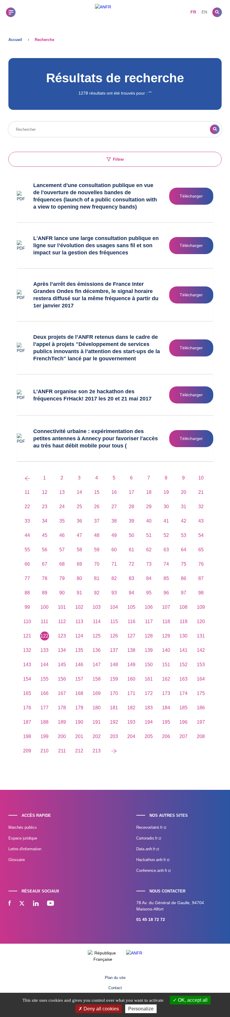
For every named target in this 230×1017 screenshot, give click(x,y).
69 (79, 564)
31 (183, 506)
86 (183, 578)
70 (96, 564)
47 (79, 535)
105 (131, 607)
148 (114, 664)
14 (79, 492)
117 (149, 621)
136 (97, 650)
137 (114, 650)
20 (183, 492)
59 (96, 549)
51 (149, 535)
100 (44, 607)
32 (201, 506)
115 (114, 621)
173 (166, 693)
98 (201, 592)
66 (27, 564)
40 (149, 520)
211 (62, 750)
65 (201, 549)
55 (27, 549)
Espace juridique (22, 838)
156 (62, 678)
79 (62, 578)
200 (62, 736)
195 (166, 722)
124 (79, 635)
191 (97, 722)
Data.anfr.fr (146, 849)
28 (131, 506)
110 (27, 621)
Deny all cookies (100, 1008)
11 (27, 492)
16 (114, 492)
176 (27, 707)
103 (97, 607)
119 (183, 621)
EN (204, 12)
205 (149, 736)
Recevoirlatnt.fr (150, 827)
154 (27, 678)
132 (27, 650)
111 (44, 621)
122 (44, 635)
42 (183, 520)
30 (166, 506)
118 (166, 621)
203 (114, 736)
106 (149, 607)
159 (114, 678)
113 (79, 621)
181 (114, 707)
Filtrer (118, 159)
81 (96, 578)
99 (27, 607)
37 (96, 520)
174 (183, 693)
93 (114, 592)
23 (44, 506)
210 (44, 750)
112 (62, 621)
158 (97, 678)
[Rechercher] (217, 12)
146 (79, 664)
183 (149, 707)
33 (27, 520)
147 (97, 664)
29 (149, 506)
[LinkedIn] (36, 904)
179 (79, 707)
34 (44, 520)
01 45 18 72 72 (150, 919)
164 (201, 678)
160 (131, 678)
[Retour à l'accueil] (103, 12)
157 (79, 678)
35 (62, 520)
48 (96, 535)
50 (131, 535)
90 (62, 592)
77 (27, 578)
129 (166, 635)
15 (96, 492)
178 (62, 707)
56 (44, 549)
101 (62, 607)
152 (183, 664)
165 (27, 693)
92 (96, 592)
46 (62, 535)
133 (44, 650)
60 (114, 549)
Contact (115, 988)
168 (79, 693)
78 (44, 578)
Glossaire (16, 859)
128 (149, 635)
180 (97, 707)
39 (131, 520)
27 (114, 506)
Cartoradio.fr (147, 838)
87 (201, 578)
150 (149, 664)
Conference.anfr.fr (152, 870)
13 (62, 492)
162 (166, 678)
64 (183, 549)
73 (149, 564)
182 (131, 707)
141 (183, 650)
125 (97, 635)
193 (131, 722)
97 (183, 592)
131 (201, 635)
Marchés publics (22, 827)
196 (183, 722)
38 (114, 520)
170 (114, 693)
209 (27, 750)
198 (27, 736)
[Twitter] (22, 904)
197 (201, 722)
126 (114, 635)
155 (44, 678)
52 (166, 535)
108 (183, 607)
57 (62, 549)
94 (131, 592)
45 (44, 535)
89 (44, 592)
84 (149, 578)
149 (131, 664)
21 (201, 492)
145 (62, 664)
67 (44, 564)
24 (62, 506)
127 (131, 635)
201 (79, 736)
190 (79, 722)
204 (131, 736)
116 (131, 621)
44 (27, 535)
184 (166, 707)
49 (114, 535)
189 (62, 722)
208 (201, 736)
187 (27, 722)
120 (201, 621)
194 (149, 722)
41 (166, 520)
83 (131, 578)
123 (62, 635)
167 (62, 693)
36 (79, 520)
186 (201, 707)
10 (201, 477)
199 (44, 736)
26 (96, 506)
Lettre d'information (24, 849)
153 (201, 664)
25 (79, 506)
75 (183, 564)
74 (166, 564)
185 (183, 707)
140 (166, 650)
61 (131, 549)
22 (27, 506)
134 (62, 650)
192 (114, 722)
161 (149, 678)
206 (166, 736)
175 (201, 693)
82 (114, 578)
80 (79, 578)
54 (201, 535)
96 (166, 592)
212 (79, 750)
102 (79, 607)
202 (97, 736)
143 (27, 664)
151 (166, 664)
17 (131, 492)
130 (183, 635)
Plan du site (115, 977)
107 (166, 607)
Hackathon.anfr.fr (151, 859)
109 (201, 607)
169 (97, 693)
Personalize (141, 1008)
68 (62, 564)
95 (149, 592)
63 (166, 549)
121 (27, 635)
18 (149, 492)
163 (183, 678)
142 (201, 650)
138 (131, 650)
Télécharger (191, 196)
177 (44, 707)
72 (131, 564)
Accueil (15, 39)
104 (114, 607)
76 (201, 564)
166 (44, 693)
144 (44, 664)
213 (97, 750)
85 (166, 578)
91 (79, 592)
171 (131, 693)
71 (114, 564)
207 (183, 736)
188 (44, 722)
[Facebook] (9, 904)
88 (27, 592)
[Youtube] (50, 904)
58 (79, 549)
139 (149, 650)
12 (44, 492)
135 (79, 650)
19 (166, 492)
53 (183, 535)
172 (149, 693)
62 (149, 549)
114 (97, 621)
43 (201, 520)
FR (193, 12)
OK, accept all (192, 1000)
